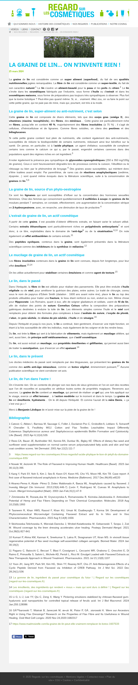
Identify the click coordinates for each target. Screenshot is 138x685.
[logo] (69, 11)
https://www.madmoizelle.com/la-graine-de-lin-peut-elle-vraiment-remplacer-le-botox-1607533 (66, 623)
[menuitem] (10, 24)
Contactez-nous (95, 676)
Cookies (67, 680)
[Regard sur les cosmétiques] (10, 32)
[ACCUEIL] (10, 24)
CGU (57, 680)
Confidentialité (82, 680)
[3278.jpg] (69, 47)
